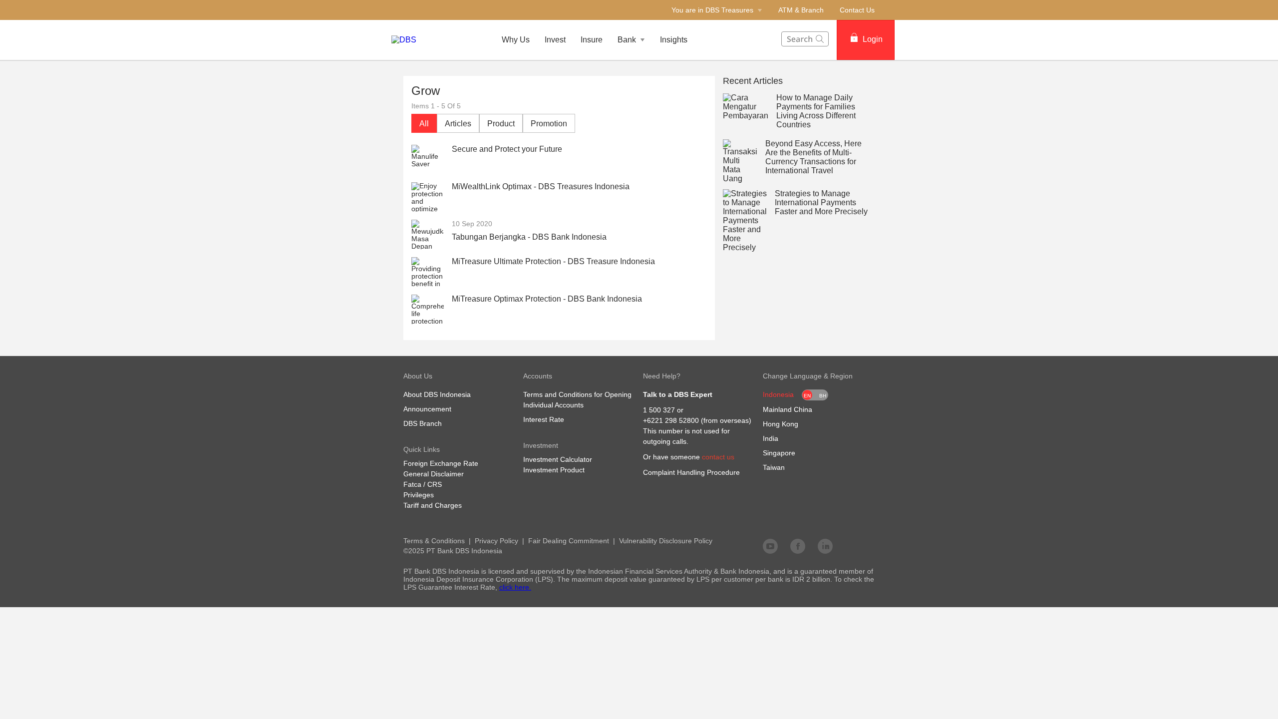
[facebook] (797, 545)
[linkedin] (825, 545)
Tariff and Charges (432, 505)
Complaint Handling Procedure (691, 472)
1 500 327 (659, 410)
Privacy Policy (496, 541)
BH (822, 395)
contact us (718, 457)
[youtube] (770, 545)
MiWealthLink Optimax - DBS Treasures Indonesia (541, 186)
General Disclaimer (433, 474)
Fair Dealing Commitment (568, 541)
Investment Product (554, 470)
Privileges (418, 495)
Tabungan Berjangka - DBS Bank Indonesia (529, 237)
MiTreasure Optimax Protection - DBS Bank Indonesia (547, 299)
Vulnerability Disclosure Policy (665, 541)
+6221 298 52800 (671, 420)
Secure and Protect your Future (507, 149)
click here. (515, 587)
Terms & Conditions (434, 541)
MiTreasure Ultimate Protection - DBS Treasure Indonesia (553, 261)
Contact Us (857, 10)
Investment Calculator (557, 459)
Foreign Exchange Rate (440, 463)
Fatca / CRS (422, 484)
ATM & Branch (801, 10)
